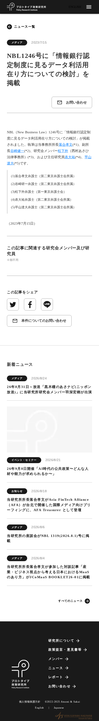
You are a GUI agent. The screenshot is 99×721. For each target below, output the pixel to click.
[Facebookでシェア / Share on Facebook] (30, 304)
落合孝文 (66, 144)
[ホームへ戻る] (26, 7)
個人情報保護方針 (29, 701)
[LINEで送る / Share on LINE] (47, 304)
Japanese (59, 707)
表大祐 (70, 157)
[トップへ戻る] (20, 674)
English (39, 707)
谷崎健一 (17, 151)
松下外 (63, 151)
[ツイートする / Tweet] (13, 304)
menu (89, 7)
